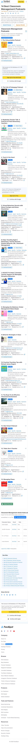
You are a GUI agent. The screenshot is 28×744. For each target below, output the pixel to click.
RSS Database (4, 659)
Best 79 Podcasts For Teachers (11, 566)
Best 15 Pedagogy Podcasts (10, 575)
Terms (2, 652)
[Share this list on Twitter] (8, 13)
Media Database (5, 696)
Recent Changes (5, 730)
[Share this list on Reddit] (13, 13)
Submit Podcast (7, 25)
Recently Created (5, 733)
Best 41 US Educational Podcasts (11, 572)
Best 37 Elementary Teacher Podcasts (12, 560)
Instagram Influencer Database (9, 678)
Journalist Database (6, 670)
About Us (3, 638)
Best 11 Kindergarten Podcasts (10, 568)
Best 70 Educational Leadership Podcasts (13, 581)
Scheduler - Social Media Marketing (10, 717)
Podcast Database (6, 665)
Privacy (3, 649)
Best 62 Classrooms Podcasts (10, 558)
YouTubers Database (6, 673)
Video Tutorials (5, 725)
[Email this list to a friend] (15, 13)
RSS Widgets (4, 709)
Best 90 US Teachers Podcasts (11, 564)
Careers (6, 644)
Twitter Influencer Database (8, 681)
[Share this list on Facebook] (5, 13)
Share (2, 13)
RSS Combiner (4, 712)
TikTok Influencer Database (8, 683)
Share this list (5, 592)
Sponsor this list (20, 25)
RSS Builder (4, 715)
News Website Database (7, 675)
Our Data (3, 641)
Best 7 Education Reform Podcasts (11, 574)
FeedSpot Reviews (6, 646)
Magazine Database (6, 667)
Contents (21, 11)
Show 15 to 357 (8, 504)
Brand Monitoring (5, 704)
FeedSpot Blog (5, 736)
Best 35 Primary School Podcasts (11, 570)
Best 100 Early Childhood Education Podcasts (14, 585)
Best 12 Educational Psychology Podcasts (13, 583)
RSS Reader (4, 694)
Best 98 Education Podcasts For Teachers (13, 562)
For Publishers (4, 691)
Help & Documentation (7, 728)
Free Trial (21, 1)
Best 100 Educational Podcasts (11, 579)
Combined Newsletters (7, 707)
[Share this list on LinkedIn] (10, 13)
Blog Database (5, 662)
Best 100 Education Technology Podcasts (13, 577)
